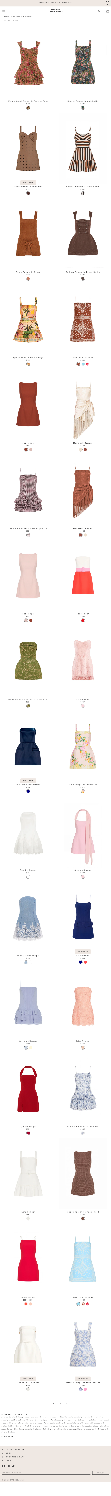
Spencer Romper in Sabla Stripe (82, 186)
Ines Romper (28, 442)
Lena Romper (28, 1211)
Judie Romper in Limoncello (82, 784)
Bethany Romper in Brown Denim (83, 271)
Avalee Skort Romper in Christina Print (28, 699)
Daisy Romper (83, 1040)
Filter (7, 20)
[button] (108, 10)
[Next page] (66, 1403)
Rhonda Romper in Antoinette (82, 101)
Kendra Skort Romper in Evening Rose (28, 101)
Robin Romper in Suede (28, 271)
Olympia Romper (82, 869)
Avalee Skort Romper (28, 1382)
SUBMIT (100, 1472)
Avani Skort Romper (83, 357)
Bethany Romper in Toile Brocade (83, 1382)
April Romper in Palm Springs (28, 357)
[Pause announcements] (107, 3)
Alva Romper (82, 955)
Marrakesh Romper (82, 442)
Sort (15, 20)
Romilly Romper (28, 869)
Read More (7, 1436)
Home (6, 16)
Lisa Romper (82, 699)
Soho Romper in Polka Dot (28, 186)
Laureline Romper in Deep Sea (82, 1126)
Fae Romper (83, 613)
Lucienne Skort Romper (28, 784)
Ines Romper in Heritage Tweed (83, 1211)
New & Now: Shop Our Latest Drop (55, 2)
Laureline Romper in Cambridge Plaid (28, 528)
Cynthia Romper (28, 1126)
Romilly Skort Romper (28, 955)
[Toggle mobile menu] (3, 10)
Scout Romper (28, 1297)
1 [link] (46, 1403)
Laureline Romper (28, 1040)
